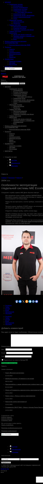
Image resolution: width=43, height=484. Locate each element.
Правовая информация (9, 431)
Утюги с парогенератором (21, 17)
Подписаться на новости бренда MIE (15, 360)
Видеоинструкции (15, 54)
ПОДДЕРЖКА (9, 59)
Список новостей (6, 419)
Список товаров (6, 417)
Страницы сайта (6, 420)
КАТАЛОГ (8, 2)
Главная (4, 177)
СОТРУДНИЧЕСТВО (11, 43)
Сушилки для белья (19, 28)
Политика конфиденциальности (11, 428)
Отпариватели (18, 6)
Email (3, 353)
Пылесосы (16, 23)
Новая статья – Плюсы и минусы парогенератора (20, 396)
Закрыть (3, 73)
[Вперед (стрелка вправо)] (3, 472)
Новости (12, 49)
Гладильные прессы (19, 10)
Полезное (8, 47)
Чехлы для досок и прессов (22, 34)
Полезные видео (14, 52)
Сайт (3, 356)
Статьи (11, 51)
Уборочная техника (15, 20)
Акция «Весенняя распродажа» (14, 373)
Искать (22, 83)
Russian (11, 68)
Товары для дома (15, 25)
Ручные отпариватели (20, 7)
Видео (11, 55)
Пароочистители (18, 22)
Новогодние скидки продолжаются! (16, 401)
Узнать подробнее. (7, 425)
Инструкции (13, 64)
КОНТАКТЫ (8, 66)
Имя (3, 349)
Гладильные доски (19, 14)
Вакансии (12, 57)
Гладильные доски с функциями (23, 15)
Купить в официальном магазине (15, 41)
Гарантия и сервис (15, 61)
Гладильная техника (16, 4)
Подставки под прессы (24, 12)
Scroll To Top (5, 469)
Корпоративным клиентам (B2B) (19, 45)
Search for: (4, 81)
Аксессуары (13, 33)
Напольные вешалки (20, 26)
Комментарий (5, 346)
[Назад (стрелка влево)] (1, 472)
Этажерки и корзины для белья (23, 29)
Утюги (15, 18)
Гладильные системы (20, 9)
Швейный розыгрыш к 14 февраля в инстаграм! (19, 378)
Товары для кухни (15, 31)
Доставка (12, 63)
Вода (15, 39)
